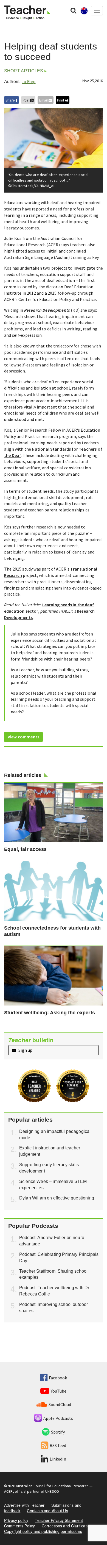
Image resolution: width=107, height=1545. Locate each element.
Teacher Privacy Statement (59, 1520)
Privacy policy (16, 1520)
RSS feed (58, 1445)
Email (44, 100)
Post (26, 100)
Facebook (58, 1377)
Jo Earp (28, 81)
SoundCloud (60, 1404)
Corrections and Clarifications (68, 1525)
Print (61, 100)
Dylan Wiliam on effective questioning (56, 1198)
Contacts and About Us (47, 1510)
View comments (23, 736)
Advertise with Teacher (24, 1505)
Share (10, 100)
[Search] (73, 10)
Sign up (25, 1050)
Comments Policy (19, 1525)
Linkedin (58, 1459)
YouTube (58, 1391)
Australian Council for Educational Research (52, 1485)
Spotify (58, 1432)
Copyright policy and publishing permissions (43, 1531)
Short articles (23, 71)
